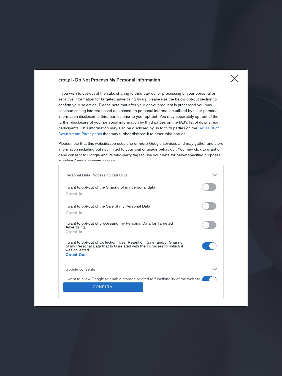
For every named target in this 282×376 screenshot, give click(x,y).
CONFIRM (103, 287)
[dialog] (141, 188)
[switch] (209, 187)
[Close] (236, 80)
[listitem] (141, 175)
